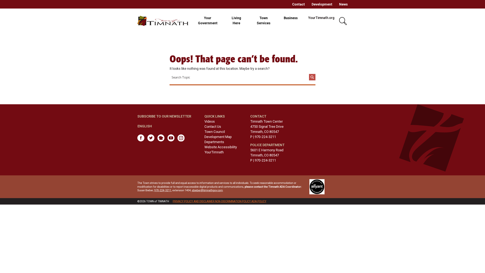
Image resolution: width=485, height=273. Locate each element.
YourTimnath (214, 152)
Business (291, 18)
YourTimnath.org (321, 18)
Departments (214, 142)
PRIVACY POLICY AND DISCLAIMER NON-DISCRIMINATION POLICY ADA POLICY (219, 201)
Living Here (236, 20)
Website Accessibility (220, 147)
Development (322, 4)
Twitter (150, 137)
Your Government (207, 20)
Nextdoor (160, 137)
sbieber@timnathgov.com (207, 190)
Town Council (214, 132)
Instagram (181, 137)
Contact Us (212, 127)
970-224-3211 (265, 137)
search (343, 21)
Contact (298, 4)
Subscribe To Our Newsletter (164, 116)
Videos (209, 121)
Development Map (218, 137)
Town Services (263, 20)
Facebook (140, 137)
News (343, 4)
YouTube (170, 137)
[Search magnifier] (312, 77)
